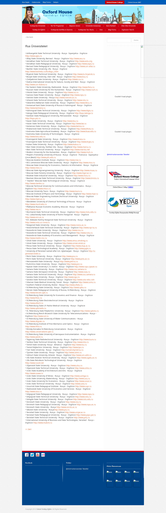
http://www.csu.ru (75, 79)
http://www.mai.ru (73, 160)
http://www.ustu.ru (79, 383)
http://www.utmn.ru (73, 352)
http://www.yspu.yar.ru (86, 415)
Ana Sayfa (25, 2)
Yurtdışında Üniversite (37, 26)
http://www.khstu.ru (85, 128)
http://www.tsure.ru (87, 339)
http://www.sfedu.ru (73, 285)
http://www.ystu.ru (82, 417)
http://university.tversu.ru (72, 350)
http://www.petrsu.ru (69, 261)
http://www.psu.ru (70, 256)
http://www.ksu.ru (70, 121)
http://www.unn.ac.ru (34, 217)
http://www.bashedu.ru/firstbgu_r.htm (41, 71)
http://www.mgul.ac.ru (81, 173)
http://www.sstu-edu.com (83, 279)
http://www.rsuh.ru (89, 89)
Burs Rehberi (111, 26)
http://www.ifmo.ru (33, 326)
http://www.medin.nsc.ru (36, 238)
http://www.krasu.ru (76, 139)
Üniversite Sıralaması (93, 26)
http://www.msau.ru (88, 170)
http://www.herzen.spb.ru (36, 292)
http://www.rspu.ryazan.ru (85, 266)
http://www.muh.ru (84, 152)
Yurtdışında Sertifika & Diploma (61, 29)
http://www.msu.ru (87, 162)
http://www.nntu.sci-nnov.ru (37, 222)
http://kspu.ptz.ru (33, 118)
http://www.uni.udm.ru (81, 355)
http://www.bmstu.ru (90, 178)
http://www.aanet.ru (34, 337)
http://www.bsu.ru (80, 76)
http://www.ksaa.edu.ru (86, 131)
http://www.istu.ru (80, 100)
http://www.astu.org (83, 61)
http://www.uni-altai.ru (85, 66)
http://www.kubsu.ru (72, 144)
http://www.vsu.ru (73, 402)
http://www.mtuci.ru (42, 188)
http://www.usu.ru (82, 378)
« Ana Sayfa (29, 37)
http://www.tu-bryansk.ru (84, 74)
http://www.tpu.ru (76, 347)
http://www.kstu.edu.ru (35, 136)
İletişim (55, 2)
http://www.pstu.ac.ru (80, 259)
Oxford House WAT (134, 2)
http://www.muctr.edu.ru (36, 204)
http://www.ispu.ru (78, 95)
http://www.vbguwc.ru (35, 321)
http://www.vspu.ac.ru (86, 404)
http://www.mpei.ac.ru (35, 199)
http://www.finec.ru (33, 298)
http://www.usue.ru (83, 381)
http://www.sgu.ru (72, 277)
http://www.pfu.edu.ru (46, 157)
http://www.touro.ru (73, 191)
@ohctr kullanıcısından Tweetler (118, 154)
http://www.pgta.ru (82, 248)
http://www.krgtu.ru (85, 141)
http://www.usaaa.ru (34, 373)
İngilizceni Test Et (128, 29)
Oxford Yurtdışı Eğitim (44, 509)
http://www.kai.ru (78, 123)
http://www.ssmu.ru (87, 282)
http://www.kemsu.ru (75, 126)
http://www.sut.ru (41, 316)
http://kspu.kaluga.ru (84, 113)
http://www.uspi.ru (83, 386)
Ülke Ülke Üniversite (128, 26)
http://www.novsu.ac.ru (76, 225)
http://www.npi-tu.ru (88, 227)
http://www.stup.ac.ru (80, 246)
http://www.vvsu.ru (33, 391)
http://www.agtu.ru (33, 56)
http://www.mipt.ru (89, 194)
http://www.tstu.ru (81, 342)
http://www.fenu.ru (86, 87)
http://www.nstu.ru (84, 233)
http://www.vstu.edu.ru (83, 399)
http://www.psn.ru (74, 264)
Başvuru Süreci (74, 26)
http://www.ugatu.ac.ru (87, 357)
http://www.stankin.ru (34, 183)
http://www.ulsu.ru (74, 365)
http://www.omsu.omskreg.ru (75, 240)
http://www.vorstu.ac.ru (66, 407)
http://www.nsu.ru (75, 230)
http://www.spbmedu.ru (35, 308)
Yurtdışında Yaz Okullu (86, 29)
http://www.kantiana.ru (35, 108)
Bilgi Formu (47, 2)
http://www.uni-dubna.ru (36, 84)
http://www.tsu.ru (79, 344)
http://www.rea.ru (33, 209)
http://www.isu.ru (70, 92)
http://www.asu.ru (77, 58)
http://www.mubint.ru (42, 422)
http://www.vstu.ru (83, 396)
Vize (101, 29)
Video (130, 187)
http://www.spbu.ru (77, 287)
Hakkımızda (36, 2)
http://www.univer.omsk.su (73, 243)
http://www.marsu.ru (82, 147)
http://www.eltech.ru (34, 303)
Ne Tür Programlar (57, 26)
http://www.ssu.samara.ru (75, 269)
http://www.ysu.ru (62, 409)
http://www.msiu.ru (81, 175)
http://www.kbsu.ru (83, 102)
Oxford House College (115, 2)
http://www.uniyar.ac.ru (75, 412)
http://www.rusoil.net (34, 363)
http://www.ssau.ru (82, 272)
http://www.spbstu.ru (89, 311)
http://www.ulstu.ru (83, 368)
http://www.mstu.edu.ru (85, 212)
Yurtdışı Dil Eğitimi (38, 29)
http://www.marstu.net (80, 149)
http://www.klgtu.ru (84, 110)
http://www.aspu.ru (85, 63)
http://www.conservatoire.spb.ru (39, 331)
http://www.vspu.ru (85, 394)
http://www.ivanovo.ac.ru (66, 97)
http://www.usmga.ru (79, 376)
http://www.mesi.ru (33, 167)
